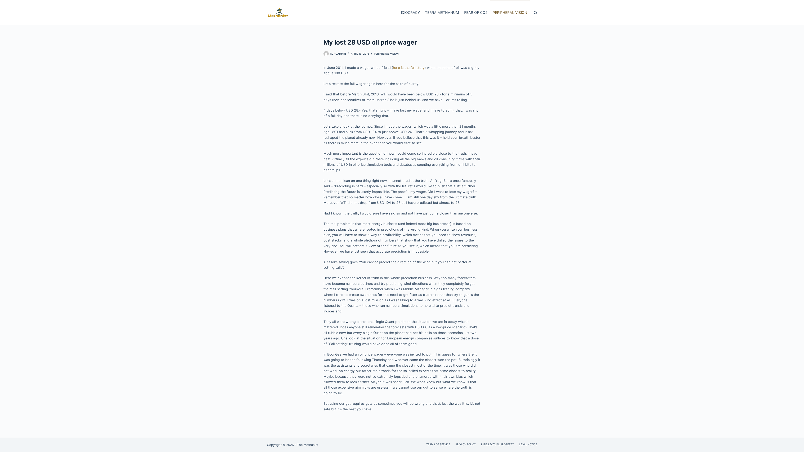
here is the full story (409, 67)
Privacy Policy (465, 444)
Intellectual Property (497, 444)
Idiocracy (410, 12)
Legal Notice (528, 444)
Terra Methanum (442, 12)
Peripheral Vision (510, 12)
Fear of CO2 (475, 12)
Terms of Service (438, 444)
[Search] (535, 12)
